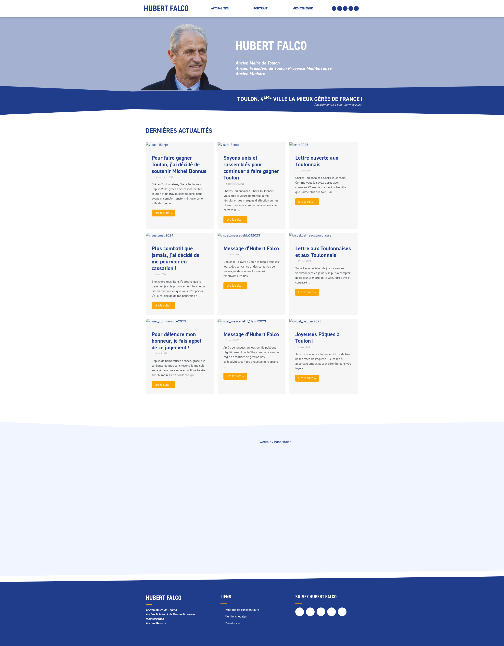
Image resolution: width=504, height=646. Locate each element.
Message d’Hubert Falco (251, 248)
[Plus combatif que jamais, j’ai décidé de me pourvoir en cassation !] (159, 235)
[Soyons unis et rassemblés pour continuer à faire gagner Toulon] (228, 145)
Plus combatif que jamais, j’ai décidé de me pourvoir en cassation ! (175, 258)
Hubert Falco (166, 8)
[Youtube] (356, 8)
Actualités (220, 8)
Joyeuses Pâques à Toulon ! (317, 338)
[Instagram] (345, 8)
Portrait (260, 8)
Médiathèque (303, 8)
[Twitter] (339, 8)
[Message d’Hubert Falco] (239, 235)
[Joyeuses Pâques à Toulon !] (305, 321)
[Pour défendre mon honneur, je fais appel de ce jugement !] (166, 321)
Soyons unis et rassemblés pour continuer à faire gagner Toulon (251, 167)
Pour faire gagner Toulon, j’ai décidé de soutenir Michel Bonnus (179, 164)
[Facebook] (334, 8)
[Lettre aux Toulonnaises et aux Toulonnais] (310, 235)
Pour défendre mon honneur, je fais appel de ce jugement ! (176, 341)
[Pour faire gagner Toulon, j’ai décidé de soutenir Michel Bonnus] (157, 145)
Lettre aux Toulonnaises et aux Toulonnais (323, 252)
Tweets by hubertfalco (275, 442)
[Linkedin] (350, 8)
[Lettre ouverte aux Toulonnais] (298, 145)
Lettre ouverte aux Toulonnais (316, 161)
